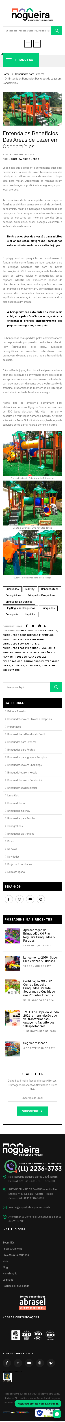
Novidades (33, 665)
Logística (8, 1279)
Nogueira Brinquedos (23, 159)
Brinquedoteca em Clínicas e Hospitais (29, 719)
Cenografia (12, 614)
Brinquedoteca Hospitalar (22, 788)
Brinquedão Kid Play (18, 810)
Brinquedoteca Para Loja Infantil (26, 734)
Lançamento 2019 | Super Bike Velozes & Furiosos (40, 959)
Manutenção (10, 1273)
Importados (14, 726)
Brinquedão (12, 589)
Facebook (9, 899)
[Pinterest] (39, 626)
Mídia (5, 1261)
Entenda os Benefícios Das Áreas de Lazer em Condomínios (31, 140)
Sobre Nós (8, 1242)
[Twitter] (33, 626)
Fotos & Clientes (12, 1248)
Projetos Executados (19, 864)
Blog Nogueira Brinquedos (20, 608)
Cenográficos (13, 595)
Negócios (30, 614)
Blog (5, 1267)
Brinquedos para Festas (21, 749)
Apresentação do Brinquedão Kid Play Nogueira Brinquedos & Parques (39, 935)
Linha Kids (13, 795)
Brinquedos (48, 608)
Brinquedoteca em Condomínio (24, 648)
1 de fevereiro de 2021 (18, 154)
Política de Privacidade (16, 1286)
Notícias (18, 665)
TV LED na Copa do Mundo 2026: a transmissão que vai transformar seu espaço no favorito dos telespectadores (41, 1019)
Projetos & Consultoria (16, 1255)
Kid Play (29, 589)
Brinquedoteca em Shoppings (24, 639)
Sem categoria (16, 872)
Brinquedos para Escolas (28, 657)
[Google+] (46, 626)
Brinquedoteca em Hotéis (21, 643)
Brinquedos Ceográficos (41, 595)
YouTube (30, 899)
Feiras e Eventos (17, 711)
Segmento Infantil (35, 1043)
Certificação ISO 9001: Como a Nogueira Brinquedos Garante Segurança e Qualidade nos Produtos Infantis (39, 988)
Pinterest (41, 899)
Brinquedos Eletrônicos (19, 601)
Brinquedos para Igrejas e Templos (28, 635)
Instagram (19, 899)
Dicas (6, 665)
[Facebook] (27, 626)
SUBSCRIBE (31, 1111)
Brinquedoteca (49, 589)
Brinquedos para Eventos (38, 630)
